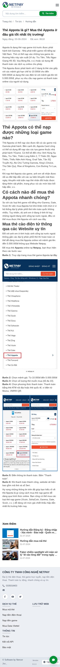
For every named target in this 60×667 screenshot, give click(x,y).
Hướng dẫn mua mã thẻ (33, 541)
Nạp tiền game (9, 620)
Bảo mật (6, 647)
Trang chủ (7, 21)
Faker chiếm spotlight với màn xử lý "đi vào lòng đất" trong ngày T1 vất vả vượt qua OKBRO (39, 553)
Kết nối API (7, 642)
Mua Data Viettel (10, 626)
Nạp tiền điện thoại (11, 615)
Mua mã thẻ (8, 609)
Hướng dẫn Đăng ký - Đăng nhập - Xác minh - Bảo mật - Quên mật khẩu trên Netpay (38, 531)
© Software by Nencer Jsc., (12, 662)
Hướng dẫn (30, 21)
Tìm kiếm (49, 13)
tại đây (53, 255)
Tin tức (18, 21)
